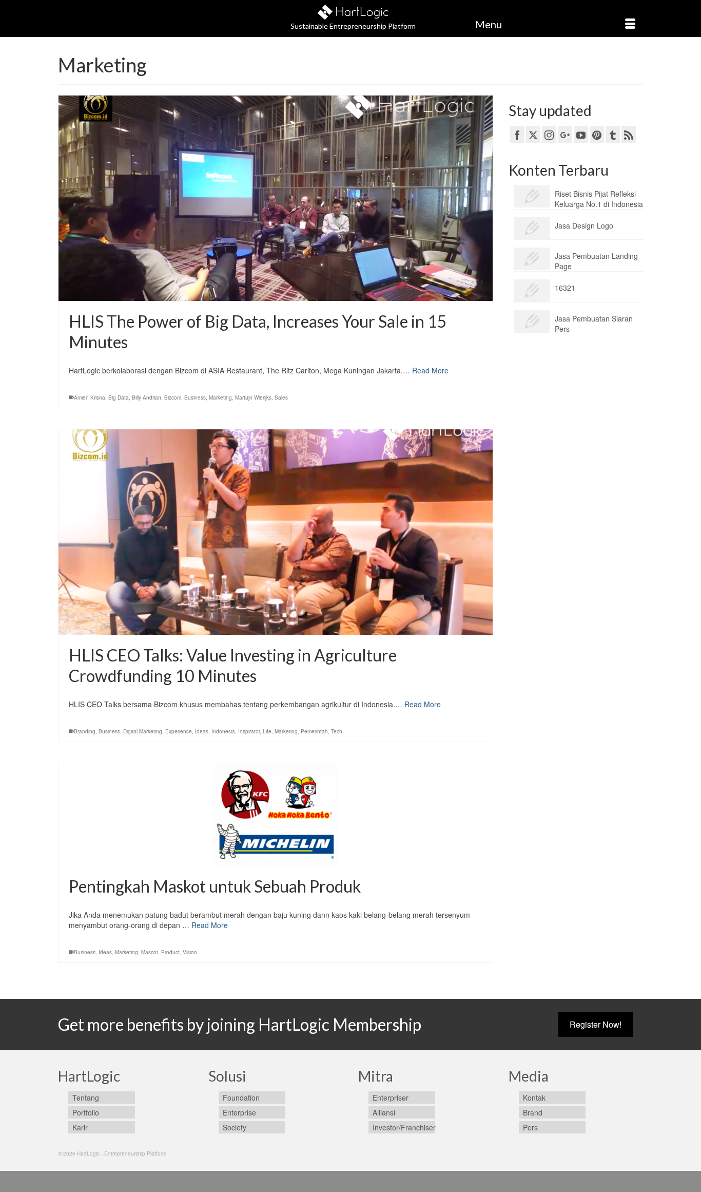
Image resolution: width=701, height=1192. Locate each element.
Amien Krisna (89, 397)
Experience (178, 731)
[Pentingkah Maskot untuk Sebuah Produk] (276, 814)
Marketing (220, 397)
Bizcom (172, 397)
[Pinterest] (597, 134)
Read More (430, 370)
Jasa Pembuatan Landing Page (596, 261)
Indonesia (223, 731)
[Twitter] (533, 134)
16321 (565, 287)
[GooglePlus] (565, 134)
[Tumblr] (613, 134)
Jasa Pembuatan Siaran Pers (594, 323)
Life (267, 731)
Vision (190, 952)
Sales (281, 397)
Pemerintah (314, 731)
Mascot (149, 952)
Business (195, 397)
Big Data (118, 397)
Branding (84, 731)
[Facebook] (517, 134)
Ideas (201, 731)
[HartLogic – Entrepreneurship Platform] (353, 10)
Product (170, 952)
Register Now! (595, 1024)
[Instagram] (549, 134)
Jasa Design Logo (584, 225)
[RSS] (628, 134)
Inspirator (249, 731)
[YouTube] (581, 134)
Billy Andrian (146, 397)
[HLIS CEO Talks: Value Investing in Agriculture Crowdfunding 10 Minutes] (276, 532)
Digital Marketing (142, 731)
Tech (336, 731)
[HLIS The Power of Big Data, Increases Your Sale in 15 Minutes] (276, 198)
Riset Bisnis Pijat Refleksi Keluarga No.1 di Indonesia (599, 198)
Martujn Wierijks (253, 397)
